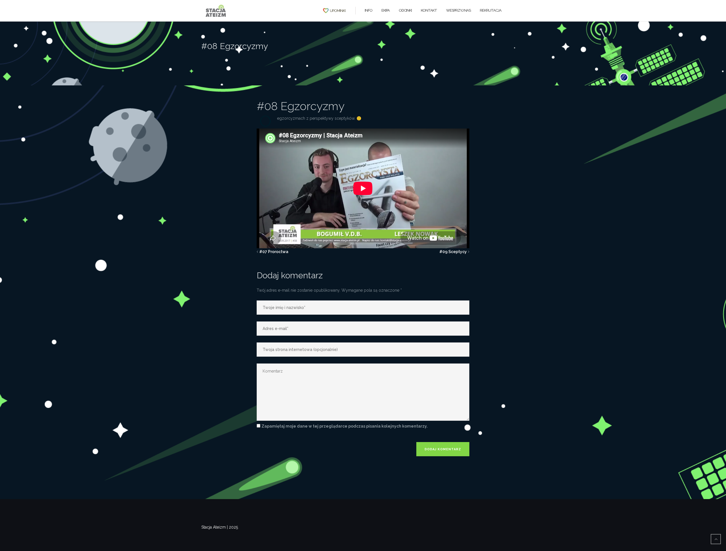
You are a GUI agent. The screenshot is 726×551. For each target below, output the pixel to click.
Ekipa (385, 10)
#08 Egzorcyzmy (301, 106)
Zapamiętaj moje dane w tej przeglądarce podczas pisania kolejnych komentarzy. (344, 426)
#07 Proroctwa (273, 251)
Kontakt (429, 10)
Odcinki (405, 10)
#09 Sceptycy (453, 251)
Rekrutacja (490, 10)
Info (368, 10)
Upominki (337, 11)
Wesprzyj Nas (458, 10)
